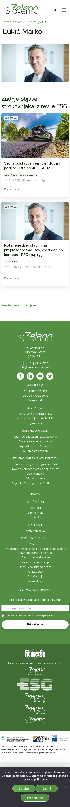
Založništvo (35, 502)
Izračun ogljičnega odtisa (36, 567)
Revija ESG (35, 408)
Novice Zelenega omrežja (35, 441)
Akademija (35, 385)
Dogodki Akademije (35, 395)
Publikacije (35, 507)
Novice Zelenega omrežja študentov (35, 469)
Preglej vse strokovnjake (18, 305)
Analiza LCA (35, 571)
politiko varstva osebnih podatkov (36, 615)
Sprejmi (24, 788)
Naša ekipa (35, 581)
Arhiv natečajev (35, 530)
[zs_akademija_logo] (35, 671)
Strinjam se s (29, 615)
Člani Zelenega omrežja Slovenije (35, 436)
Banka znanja (35, 473)
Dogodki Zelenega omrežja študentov (35, 483)
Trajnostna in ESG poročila (35, 446)
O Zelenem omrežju (35, 450)
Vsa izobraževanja (35, 390)
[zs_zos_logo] (35, 709)
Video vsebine (35, 478)
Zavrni (46, 788)
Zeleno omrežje (35, 431)
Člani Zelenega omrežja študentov (35, 464)
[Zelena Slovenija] (21, 10)
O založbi (35, 517)
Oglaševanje (35, 423)
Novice (35, 494)
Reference (35, 544)
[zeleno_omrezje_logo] (35, 697)
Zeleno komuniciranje (35, 562)
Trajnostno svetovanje (36, 557)
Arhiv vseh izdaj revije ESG (35, 413)
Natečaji (35, 525)
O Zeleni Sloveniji (35, 538)
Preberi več (35, 798)
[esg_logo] (35, 684)
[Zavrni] (65, 787)
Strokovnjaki (35, 22)
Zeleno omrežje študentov (35, 458)
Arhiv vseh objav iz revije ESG (35, 418)
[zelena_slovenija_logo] (35, 720)
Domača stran (12, 22)
